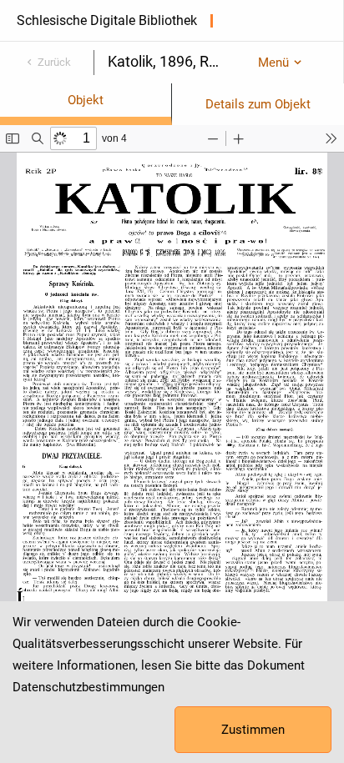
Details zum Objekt (258, 104)
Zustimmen (253, 729)
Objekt (86, 100)
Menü (273, 62)
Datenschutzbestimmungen (88, 687)
